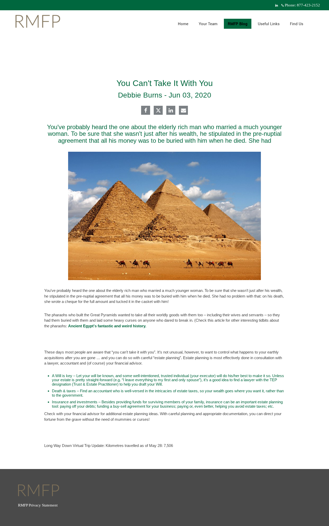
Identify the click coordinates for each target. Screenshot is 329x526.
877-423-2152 (308, 5)
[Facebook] (145, 111)
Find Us (296, 24)
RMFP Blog (238, 24)
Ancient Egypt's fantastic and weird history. (107, 326)
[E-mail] (183, 111)
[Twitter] (158, 110)
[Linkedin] (171, 111)
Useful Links (269, 24)
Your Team (208, 24)
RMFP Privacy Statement (38, 505)
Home (183, 24)
